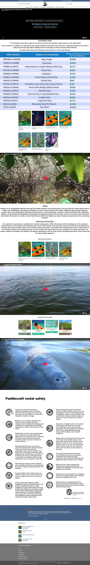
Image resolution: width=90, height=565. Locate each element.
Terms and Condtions (60, 7)
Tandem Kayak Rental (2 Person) (51, 127)
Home (27, 7)
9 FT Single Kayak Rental (22, 149)
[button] (68, 3)
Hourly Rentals (36, 7)
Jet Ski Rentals (48, 149)
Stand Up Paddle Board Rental (37, 149)
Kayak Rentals (43, 7)
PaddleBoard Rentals (50, 7)
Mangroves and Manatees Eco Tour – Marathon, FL (24, 128)
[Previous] (18, 252)
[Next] (71, 252)
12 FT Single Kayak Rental (63, 127)
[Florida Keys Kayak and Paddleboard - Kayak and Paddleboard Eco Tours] (45, 4)
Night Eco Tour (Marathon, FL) (37, 127)
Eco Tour (30, 7)
